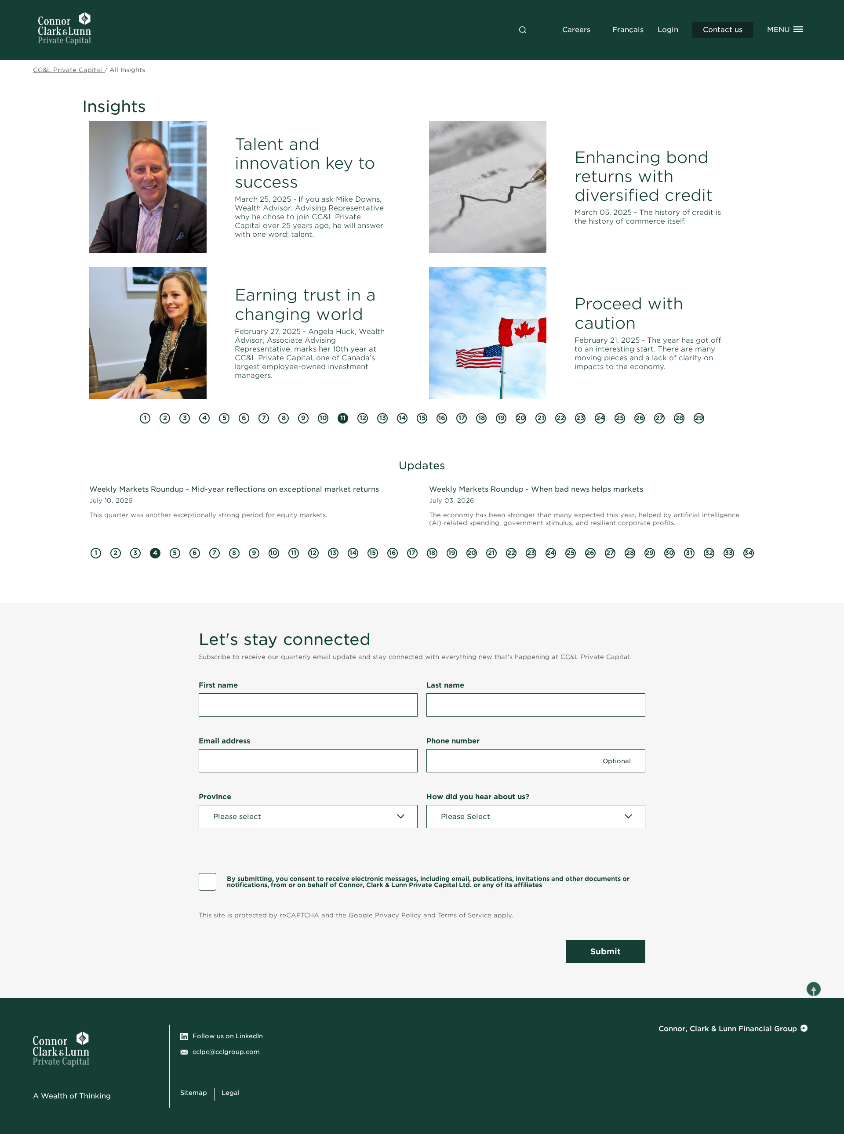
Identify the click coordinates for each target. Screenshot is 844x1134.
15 (421, 419)
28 (678, 419)
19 (500, 419)
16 (441, 419)
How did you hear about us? (477, 797)
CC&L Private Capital (68, 69)
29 (698, 419)
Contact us (722, 29)
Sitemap (193, 1092)
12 (361, 419)
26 (639, 419)
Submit (605, 951)
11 (342, 419)
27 (658, 419)
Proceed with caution (629, 313)
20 (520, 419)
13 (381, 419)
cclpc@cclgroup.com (226, 1051)
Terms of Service (464, 915)
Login (668, 29)
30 (669, 553)
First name (218, 685)
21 (539, 419)
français (628, 29)
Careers (576, 29)
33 (728, 553)
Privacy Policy (398, 915)
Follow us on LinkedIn (228, 1036)
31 (688, 553)
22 (559, 419)
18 (480, 419)
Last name (445, 685)
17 (460, 419)
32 (708, 553)
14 (401, 419)
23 (579, 419)
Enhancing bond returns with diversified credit (644, 176)
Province (215, 797)
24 (599, 419)
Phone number (453, 741)
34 (748, 553)
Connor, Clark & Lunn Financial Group (727, 1029)
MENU (778, 29)
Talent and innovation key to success (305, 163)
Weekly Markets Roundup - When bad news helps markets (536, 489)
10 (322, 419)
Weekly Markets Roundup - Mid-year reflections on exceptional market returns (234, 489)
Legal (231, 1092)
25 (619, 419)
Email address (224, 741)
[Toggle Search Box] (522, 29)
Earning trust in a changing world (305, 304)
